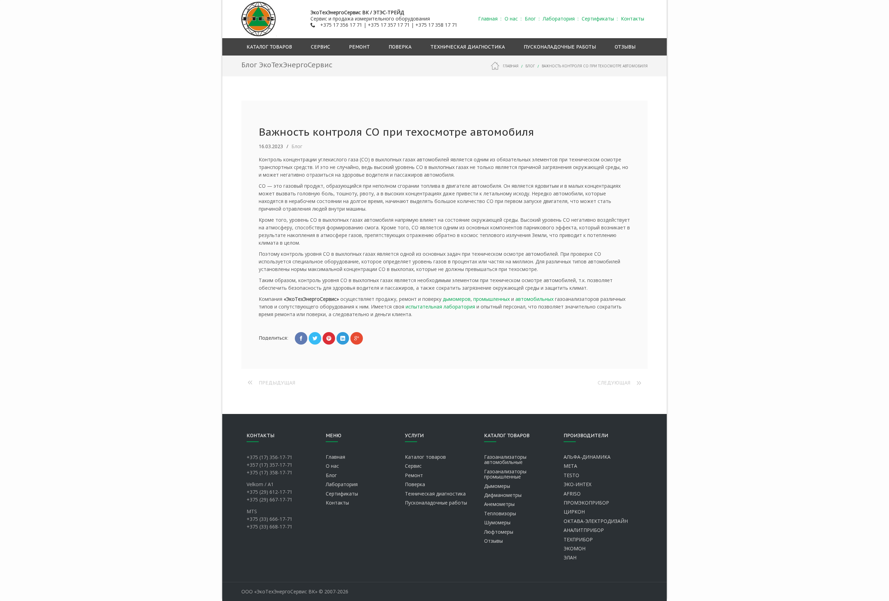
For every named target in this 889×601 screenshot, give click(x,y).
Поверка (415, 484)
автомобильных (534, 299)
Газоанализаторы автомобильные (505, 459)
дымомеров (457, 299)
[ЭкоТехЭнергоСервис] (259, 19)
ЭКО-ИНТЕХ (577, 484)
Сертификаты (342, 493)
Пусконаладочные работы (436, 502)
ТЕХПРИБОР (578, 539)
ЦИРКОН (574, 511)
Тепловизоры (500, 513)
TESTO (571, 475)
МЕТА (570, 466)
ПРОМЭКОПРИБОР (586, 502)
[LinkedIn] (343, 338)
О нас (332, 466)
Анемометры (499, 504)
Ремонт (414, 475)
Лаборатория (342, 484)
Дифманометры (503, 495)
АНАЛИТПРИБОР (584, 530)
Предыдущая (277, 383)
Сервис (413, 466)
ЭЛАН (570, 557)
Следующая (614, 383)
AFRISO (572, 493)
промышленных (491, 299)
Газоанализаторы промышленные (505, 474)
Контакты (337, 502)
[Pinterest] (329, 338)
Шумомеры (497, 522)
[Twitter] (315, 338)
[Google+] (356, 338)
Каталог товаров (425, 457)
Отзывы (493, 540)
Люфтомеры (498, 531)
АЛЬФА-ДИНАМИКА (587, 457)
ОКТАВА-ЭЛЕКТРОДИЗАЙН (596, 521)
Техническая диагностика (435, 493)
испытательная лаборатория (440, 306)
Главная (510, 66)
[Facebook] (301, 338)
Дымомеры (497, 486)
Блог (530, 66)
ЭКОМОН (574, 548)
